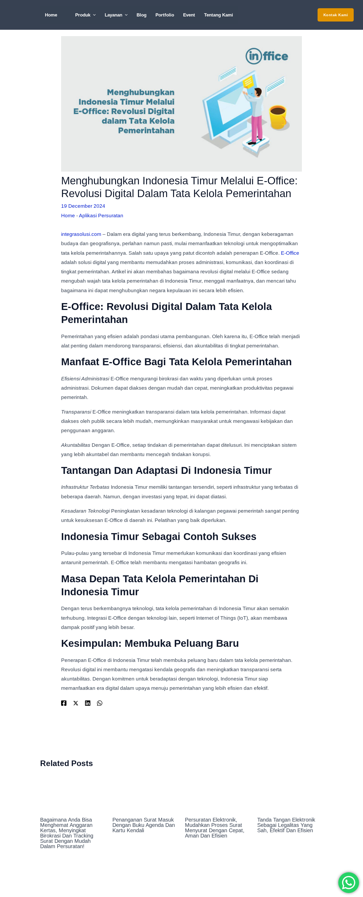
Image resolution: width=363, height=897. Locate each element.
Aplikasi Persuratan (101, 215)
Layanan (113, 15)
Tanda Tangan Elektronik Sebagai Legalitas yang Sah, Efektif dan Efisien (286, 825)
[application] (93, 15)
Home (51, 15)
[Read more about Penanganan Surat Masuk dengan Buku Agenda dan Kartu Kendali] (145, 793)
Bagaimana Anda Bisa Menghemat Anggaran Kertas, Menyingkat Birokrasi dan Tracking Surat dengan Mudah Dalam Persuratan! (66, 833)
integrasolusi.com (81, 234)
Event (189, 15)
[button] (336, 15)
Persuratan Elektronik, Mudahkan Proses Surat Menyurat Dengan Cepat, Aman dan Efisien (214, 828)
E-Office (290, 253)
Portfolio (164, 15)
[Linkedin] (87, 703)
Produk (82, 15)
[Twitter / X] (75, 703)
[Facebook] (63, 703)
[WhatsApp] (99, 703)
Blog (141, 15)
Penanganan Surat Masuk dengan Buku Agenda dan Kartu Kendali (143, 825)
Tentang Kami (218, 15)
